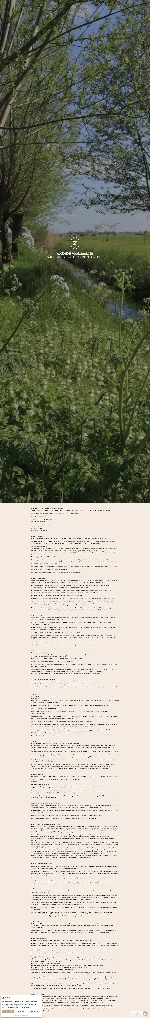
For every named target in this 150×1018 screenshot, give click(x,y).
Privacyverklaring (17, 1015)
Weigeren (21, 1011)
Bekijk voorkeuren (34, 1011)
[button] (39, 998)
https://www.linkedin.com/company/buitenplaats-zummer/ (53, 527)
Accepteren (8, 1011)
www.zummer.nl (43, 516)
